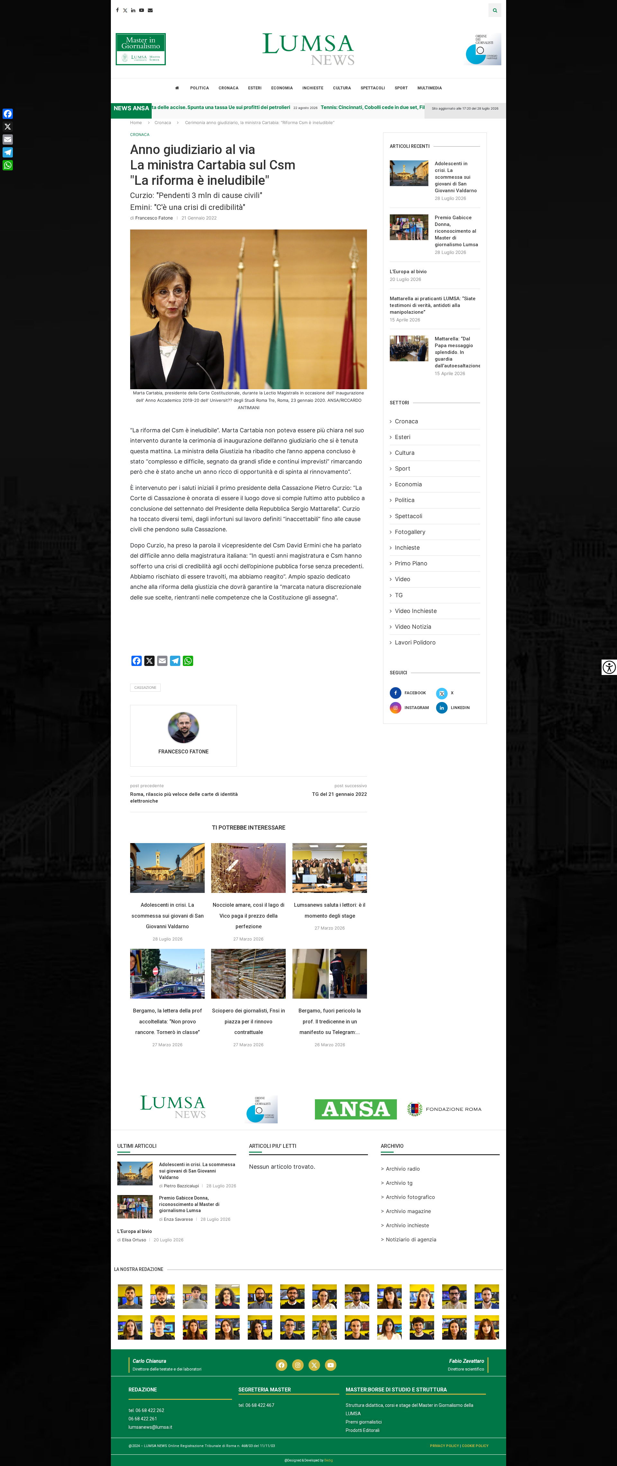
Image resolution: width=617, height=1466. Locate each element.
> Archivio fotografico (408, 1197)
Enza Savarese (178, 1219)
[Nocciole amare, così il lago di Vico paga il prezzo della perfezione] (248, 868)
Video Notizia (413, 626)
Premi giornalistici (364, 1422)
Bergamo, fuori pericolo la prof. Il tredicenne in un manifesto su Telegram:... (330, 1021)
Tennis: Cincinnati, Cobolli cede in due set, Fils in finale (346, 107)
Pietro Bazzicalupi (181, 1185)
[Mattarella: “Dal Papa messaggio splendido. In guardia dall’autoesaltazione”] (409, 348)
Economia (282, 88)
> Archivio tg (397, 1183)
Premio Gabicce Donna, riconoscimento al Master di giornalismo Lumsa (456, 231)
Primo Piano (411, 563)
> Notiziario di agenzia (408, 1239)
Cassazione (145, 687)
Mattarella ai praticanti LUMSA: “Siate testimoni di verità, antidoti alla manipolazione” (433, 305)
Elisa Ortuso (134, 1239)
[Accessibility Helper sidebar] (609, 667)
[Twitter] (125, 10)
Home (136, 122)
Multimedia (429, 88)
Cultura (342, 88)
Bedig (328, 1460)
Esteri (255, 88)
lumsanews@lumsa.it (150, 1427)
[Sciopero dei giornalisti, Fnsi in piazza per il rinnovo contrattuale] (248, 974)
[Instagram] (298, 1365)
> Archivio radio (400, 1168)
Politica (199, 88)
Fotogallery (410, 531)
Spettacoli (373, 88)
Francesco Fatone (154, 217)
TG (399, 595)
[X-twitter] (314, 1365)
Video (402, 579)
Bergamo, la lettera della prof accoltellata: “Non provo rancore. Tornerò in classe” (167, 1021)
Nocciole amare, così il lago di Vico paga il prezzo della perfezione (248, 916)
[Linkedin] (133, 10)
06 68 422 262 (150, 1410)
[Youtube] (141, 10)
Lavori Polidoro (415, 642)
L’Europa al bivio (408, 271)
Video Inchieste (416, 610)
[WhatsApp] (7, 165)
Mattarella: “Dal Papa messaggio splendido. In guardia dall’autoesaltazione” (457, 352)
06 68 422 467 (260, 1405)
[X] (7, 126)
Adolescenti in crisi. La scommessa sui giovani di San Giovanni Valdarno (167, 916)
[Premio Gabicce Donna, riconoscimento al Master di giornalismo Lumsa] (409, 227)
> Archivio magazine (406, 1211)
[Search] (494, 10)
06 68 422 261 (143, 1418)
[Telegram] (7, 152)
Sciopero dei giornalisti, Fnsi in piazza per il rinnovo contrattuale (248, 1021)
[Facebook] (117, 10)
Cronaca (228, 88)
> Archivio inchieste (405, 1225)
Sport (401, 88)
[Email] (150, 10)
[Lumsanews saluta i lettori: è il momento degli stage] (329, 868)
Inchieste (312, 88)
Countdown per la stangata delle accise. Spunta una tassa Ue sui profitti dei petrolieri (154, 107)
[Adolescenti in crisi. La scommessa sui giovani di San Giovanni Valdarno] (167, 868)
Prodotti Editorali (363, 1430)
